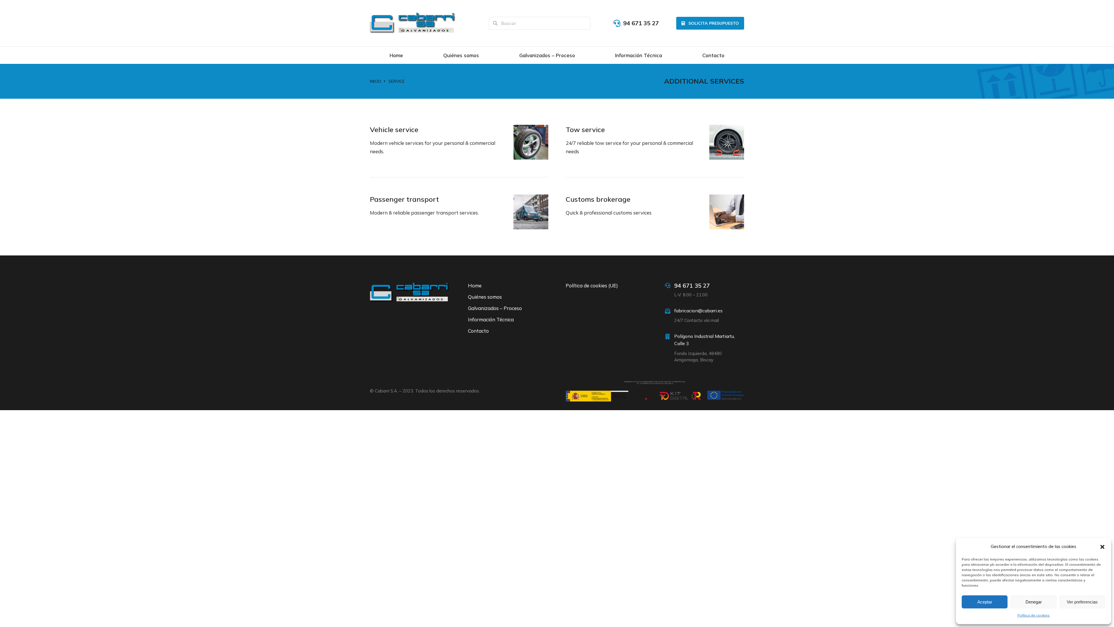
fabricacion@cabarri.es (698, 311)
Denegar (1034, 601)
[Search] (495, 23)
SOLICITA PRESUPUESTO (713, 23)
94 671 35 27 (641, 23)
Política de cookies (1033, 615)
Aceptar (984, 601)
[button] (1102, 547)
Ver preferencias (1082, 601)
